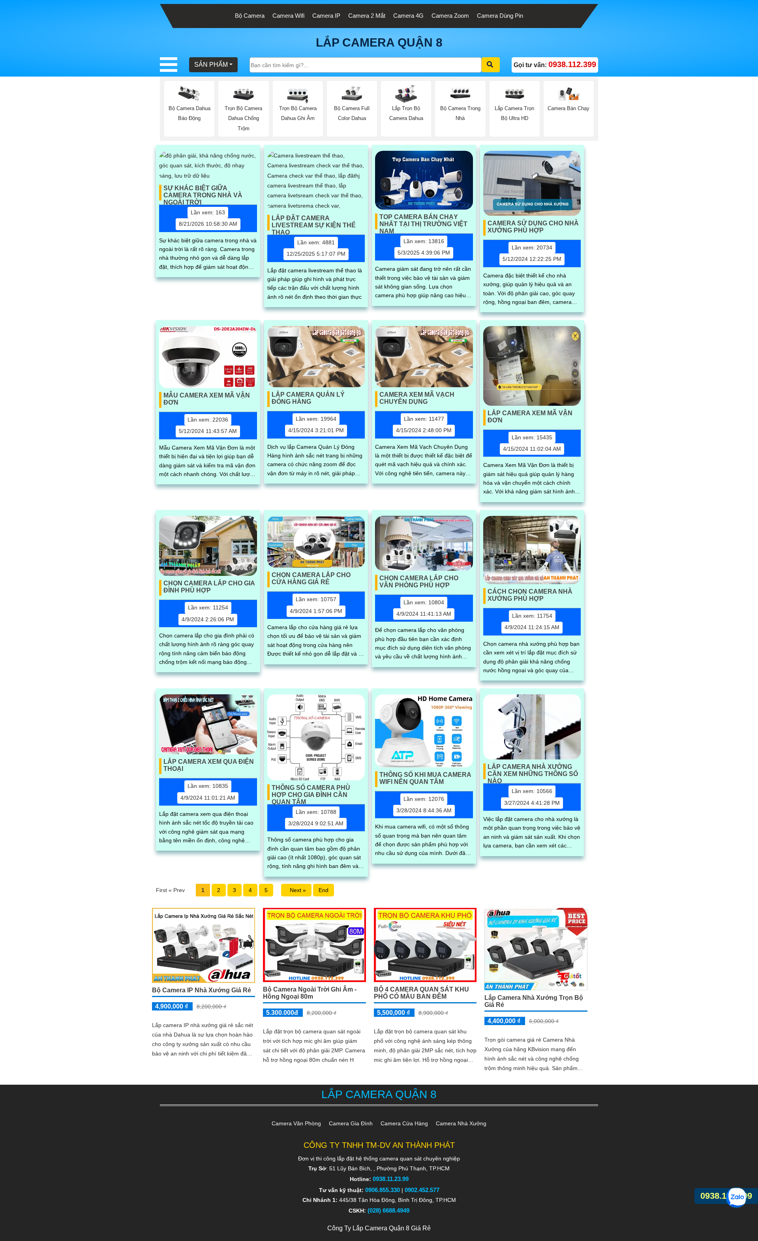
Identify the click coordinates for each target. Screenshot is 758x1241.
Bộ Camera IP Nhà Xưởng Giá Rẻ (201, 990)
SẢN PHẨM (211, 64)
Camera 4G (408, 15)
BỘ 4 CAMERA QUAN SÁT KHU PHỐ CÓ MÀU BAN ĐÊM (421, 993)
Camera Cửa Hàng (404, 1123)
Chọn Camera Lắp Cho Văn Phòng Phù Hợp (418, 582)
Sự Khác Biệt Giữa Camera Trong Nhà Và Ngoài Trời (202, 193)
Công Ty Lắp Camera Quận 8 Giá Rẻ (379, 1228)
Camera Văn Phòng (296, 1123)
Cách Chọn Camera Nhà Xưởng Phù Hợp (530, 595)
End (323, 890)
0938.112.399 (726, 1196)
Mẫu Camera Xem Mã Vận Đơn (206, 399)
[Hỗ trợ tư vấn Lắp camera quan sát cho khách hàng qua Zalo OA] (736, 1197)
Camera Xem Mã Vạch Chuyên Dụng (416, 398)
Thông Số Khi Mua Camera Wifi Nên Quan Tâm (425, 778)
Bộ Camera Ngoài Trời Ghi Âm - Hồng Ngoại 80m (309, 993)
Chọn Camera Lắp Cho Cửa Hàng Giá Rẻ (311, 578)
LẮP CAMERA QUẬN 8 (379, 42)
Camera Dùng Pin (500, 15)
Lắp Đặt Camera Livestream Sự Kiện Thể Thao (314, 223)
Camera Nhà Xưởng (461, 1123)
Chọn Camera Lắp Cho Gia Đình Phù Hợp (209, 587)
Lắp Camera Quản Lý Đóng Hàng (308, 398)
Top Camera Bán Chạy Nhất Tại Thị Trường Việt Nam (423, 221)
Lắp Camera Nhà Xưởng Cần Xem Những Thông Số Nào (533, 771)
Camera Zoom (450, 15)
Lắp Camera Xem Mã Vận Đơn (530, 417)
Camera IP (326, 15)
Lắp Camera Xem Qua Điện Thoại (208, 765)
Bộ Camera (250, 15)
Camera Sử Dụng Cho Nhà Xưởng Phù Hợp (533, 227)
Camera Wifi (288, 15)
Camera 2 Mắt (366, 15)
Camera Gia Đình (351, 1123)
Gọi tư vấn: (555, 64)
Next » (296, 890)
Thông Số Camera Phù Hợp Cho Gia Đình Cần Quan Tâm (311, 792)
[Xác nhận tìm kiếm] (491, 64)
